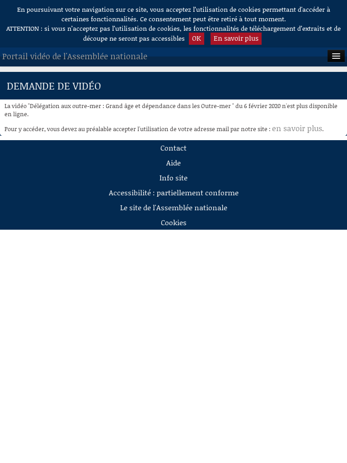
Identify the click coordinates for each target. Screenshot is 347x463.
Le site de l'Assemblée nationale (173, 207)
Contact (173, 147)
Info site (173, 177)
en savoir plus (297, 128)
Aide (173, 162)
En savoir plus (236, 38)
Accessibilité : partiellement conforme (174, 192)
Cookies (174, 222)
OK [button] (196, 38)
